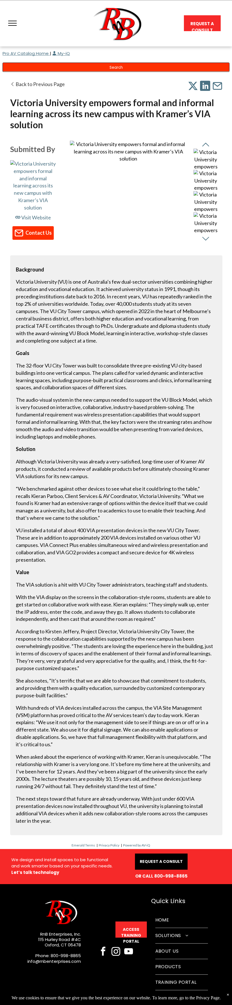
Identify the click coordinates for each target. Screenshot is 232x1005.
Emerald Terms (83, 845)
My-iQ (63, 53)
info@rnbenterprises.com (54, 961)
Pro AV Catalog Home (26, 53)
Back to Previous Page (40, 84)
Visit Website (35, 217)
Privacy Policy (109, 845)
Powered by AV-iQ (136, 845)
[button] (12, 23)
